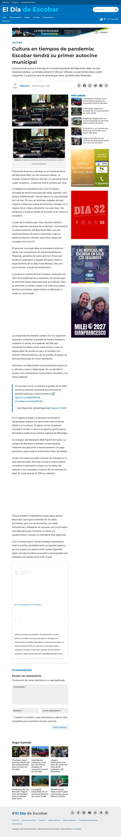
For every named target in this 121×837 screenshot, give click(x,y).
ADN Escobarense (69, 820)
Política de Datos (54, 820)
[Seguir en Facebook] (78, 812)
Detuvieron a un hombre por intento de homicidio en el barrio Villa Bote (95, 130)
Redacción (25, 86)
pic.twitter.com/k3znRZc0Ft (29, 401)
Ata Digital (77, 829)
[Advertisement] (40, 314)
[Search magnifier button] (116, 9)
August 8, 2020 (58, 408)
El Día (30, 9)
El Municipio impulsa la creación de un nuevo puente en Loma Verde (96, 111)
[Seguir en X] (72, 812)
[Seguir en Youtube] (89, 812)
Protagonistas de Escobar (88, 820)
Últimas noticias (15, 17)
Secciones (6, 21)
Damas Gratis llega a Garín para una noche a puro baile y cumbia (59, 792)
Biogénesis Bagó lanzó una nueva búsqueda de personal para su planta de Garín (95, 121)
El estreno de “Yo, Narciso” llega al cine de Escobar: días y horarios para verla (20, 794)
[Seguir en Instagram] (84, 812)
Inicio (4, 17)
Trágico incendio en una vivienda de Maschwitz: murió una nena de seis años (96, 140)
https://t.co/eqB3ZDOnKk (27, 397)
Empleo (27, 17)
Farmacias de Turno (28, 2)
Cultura (17, 42)
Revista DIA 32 (17, 824)
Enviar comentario (60, 727)
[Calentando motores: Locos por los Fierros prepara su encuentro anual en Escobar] (76, 102)
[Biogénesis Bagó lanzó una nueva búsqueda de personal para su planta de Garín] (76, 121)
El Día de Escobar (44, 658)
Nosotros (5, 2)
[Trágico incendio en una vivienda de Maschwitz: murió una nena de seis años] (76, 141)
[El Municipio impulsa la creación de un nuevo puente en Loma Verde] (76, 111)
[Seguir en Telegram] (101, 812)
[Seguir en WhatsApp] (95, 812)
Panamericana (48, 17)
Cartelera (36, 17)
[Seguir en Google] (106, 812)
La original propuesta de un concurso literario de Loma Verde (39, 792)
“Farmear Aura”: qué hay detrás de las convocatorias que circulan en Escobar (20, 764)
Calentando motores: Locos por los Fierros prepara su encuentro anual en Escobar (39, 766)
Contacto (15, 2)
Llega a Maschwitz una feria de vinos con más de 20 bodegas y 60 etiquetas (59, 766)
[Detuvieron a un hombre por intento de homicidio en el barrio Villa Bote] (76, 131)
